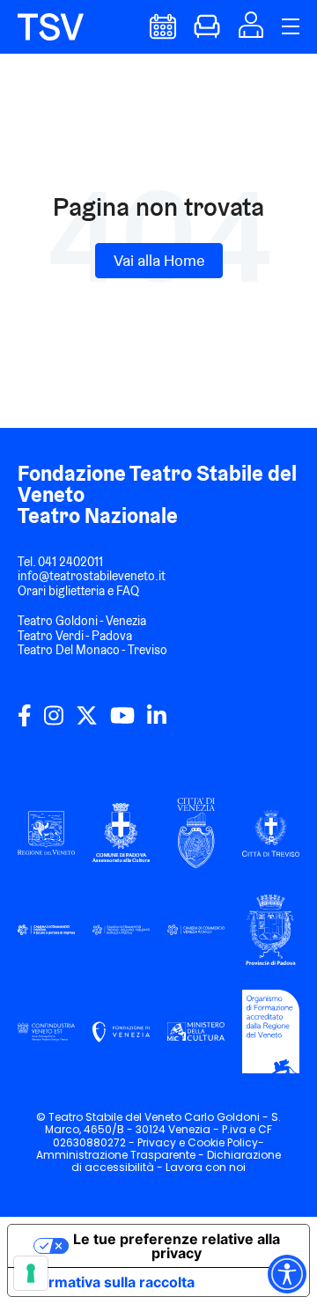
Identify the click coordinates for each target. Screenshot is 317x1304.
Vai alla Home (159, 260)
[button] (251, 32)
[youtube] (122, 722)
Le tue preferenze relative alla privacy (176, 1246)
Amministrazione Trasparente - (121, 1154)
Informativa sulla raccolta (108, 1282)
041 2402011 (70, 562)
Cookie (206, 1142)
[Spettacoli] (163, 34)
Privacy (156, 1142)
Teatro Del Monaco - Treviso (92, 650)
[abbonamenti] (207, 34)
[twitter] (87, 722)
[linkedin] (156, 722)
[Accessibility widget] (287, 1274)
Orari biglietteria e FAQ (78, 591)
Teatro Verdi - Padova (75, 636)
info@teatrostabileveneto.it (92, 576)
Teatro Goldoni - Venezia (82, 621)
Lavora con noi (206, 1167)
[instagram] (53, 722)
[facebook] (25, 722)
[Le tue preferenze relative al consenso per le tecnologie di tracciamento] (31, 1273)
